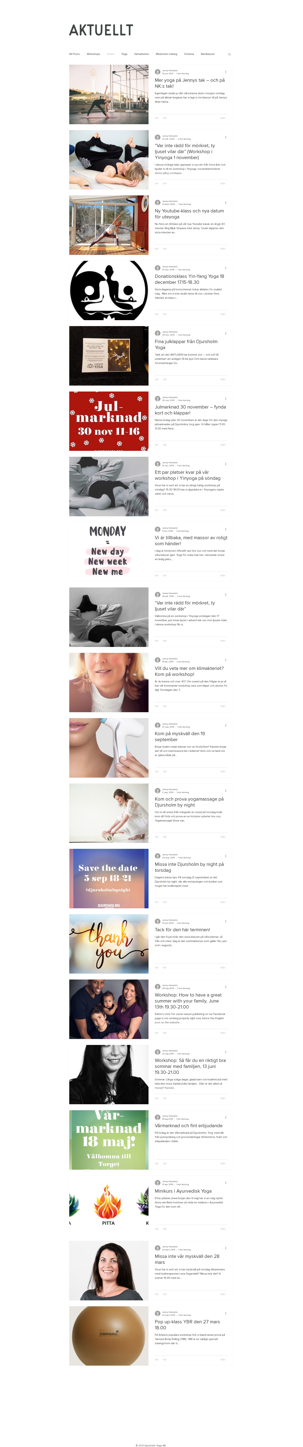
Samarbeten (141, 54)
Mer (203, 54)
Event (110, 54)
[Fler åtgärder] (227, 72)
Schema (189, 54)
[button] (229, 54)
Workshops (93, 54)
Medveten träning (166, 54)
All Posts (74, 54)
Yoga (124, 54)
